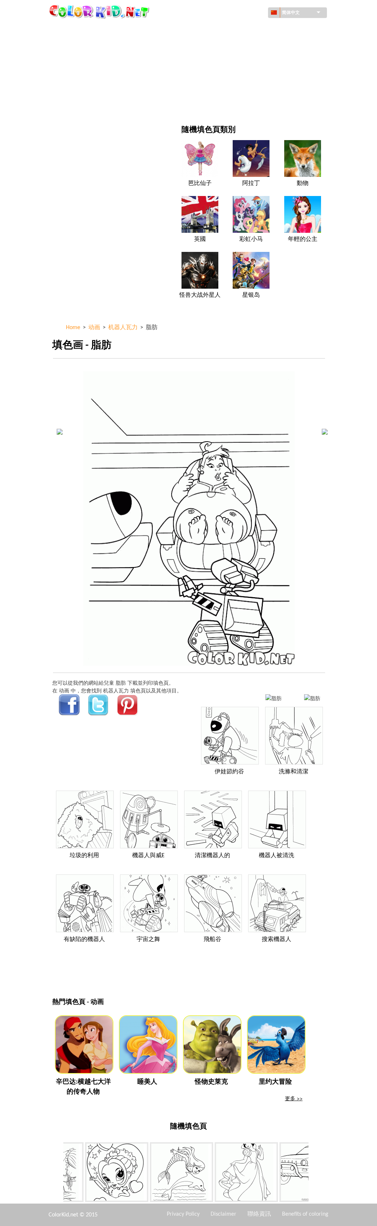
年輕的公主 (302, 239)
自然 (217, 104)
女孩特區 (222, 59)
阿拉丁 (251, 183)
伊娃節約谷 (229, 772)
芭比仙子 (200, 183)
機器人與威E (148, 856)
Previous (57, 1173)
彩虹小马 (251, 239)
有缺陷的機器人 (84, 939)
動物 (303, 183)
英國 (200, 239)
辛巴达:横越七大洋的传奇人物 (83, 1087)
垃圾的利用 (84, 856)
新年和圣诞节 (227, 89)
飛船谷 (212, 939)
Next (314, 1173)
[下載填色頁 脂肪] (312, 698)
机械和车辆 (82, 29)
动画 (74, 59)
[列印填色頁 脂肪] (273, 698)
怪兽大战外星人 (200, 295)
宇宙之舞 (148, 939)
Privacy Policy (183, 1214)
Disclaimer (223, 1214)
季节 (74, 74)
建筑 (74, 44)
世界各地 (222, 29)
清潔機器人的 (212, 856)
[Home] (100, 11)
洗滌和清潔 (293, 772)
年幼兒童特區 (84, 89)
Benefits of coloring (305, 1214)
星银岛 (251, 295)
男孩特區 (222, 74)
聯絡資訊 (259, 1214)
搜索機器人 (276, 939)
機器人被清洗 (276, 856)
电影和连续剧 (84, 104)
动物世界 (222, 44)
